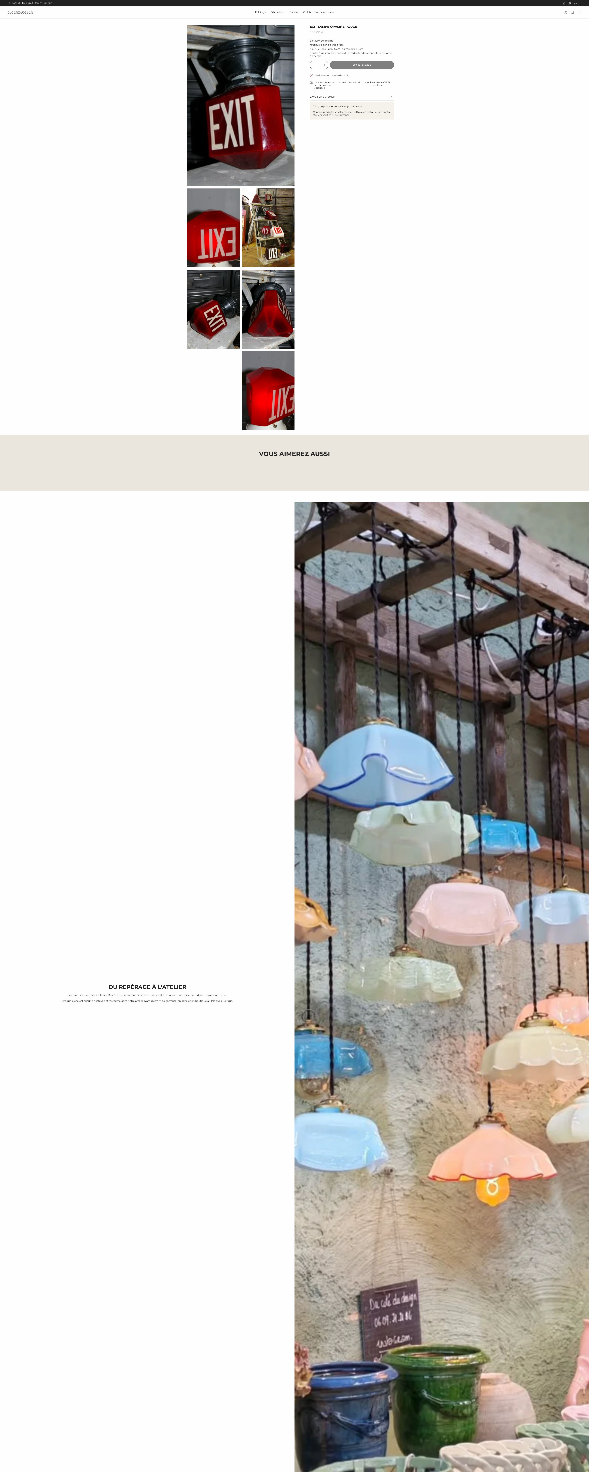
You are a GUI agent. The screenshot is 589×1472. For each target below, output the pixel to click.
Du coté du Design (19, 3)
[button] (260, 12)
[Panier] (579, 12)
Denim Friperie (43, 3)
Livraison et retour (322, 96)
